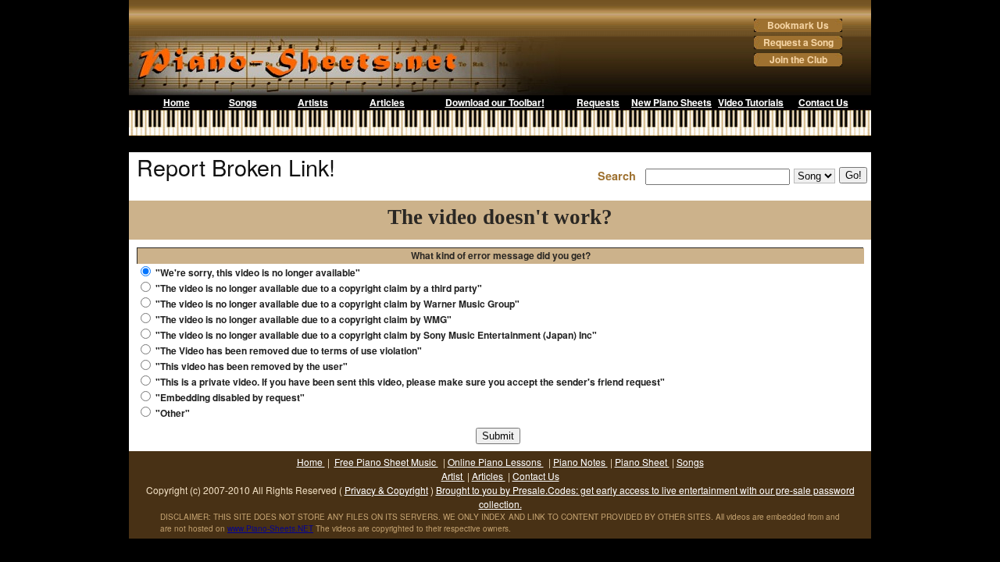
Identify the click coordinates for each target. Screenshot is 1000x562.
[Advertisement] (500, 144)
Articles (387, 102)
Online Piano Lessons (496, 461)
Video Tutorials (751, 102)
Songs (243, 102)
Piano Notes (580, 461)
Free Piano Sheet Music (386, 461)
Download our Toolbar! (495, 102)
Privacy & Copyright (386, 489)
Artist (453, 475)
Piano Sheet (642, 461)
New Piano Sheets (671, 102)
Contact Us (823, 102)
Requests (598, 102)
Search (620, 175)
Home (176, 102)
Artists (313, 102)
